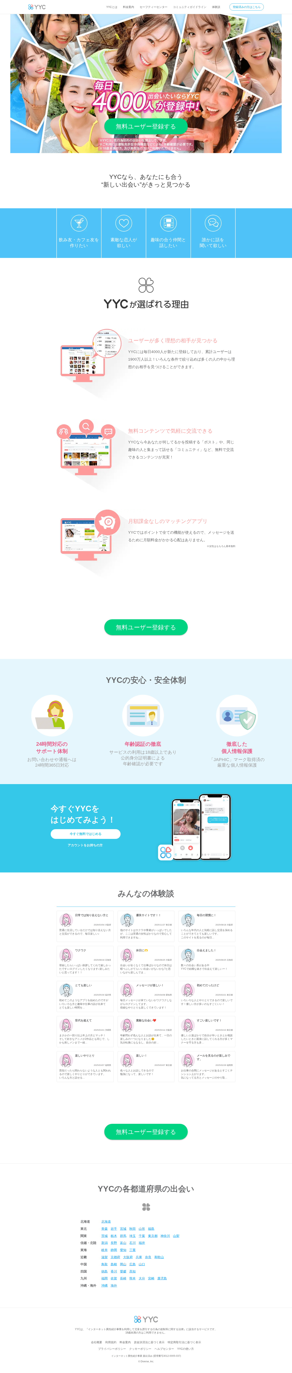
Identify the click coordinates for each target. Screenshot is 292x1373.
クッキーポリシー (140, 1348)
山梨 (176, 1236)
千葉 (142, 1236)
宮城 (123, 1228)
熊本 (132, 1278)
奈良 (148, 1257)
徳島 (104, 1271)
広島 (132, 1264)
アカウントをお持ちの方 (85, 845)
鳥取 (104, 1264)
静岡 (114, 1250)
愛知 (123, 1250)
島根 (114, 1264)
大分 (142, 1278)
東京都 (153, 1236)
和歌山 (159, 1257)
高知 (132, 1271)
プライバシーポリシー (112, 1348)
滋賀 (104, 1257)
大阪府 (128, 1257)
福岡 (104, 1278)
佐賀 (114, 1278)
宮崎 (151, 1278)
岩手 (114, 1228)
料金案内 (128, 7)
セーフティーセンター (153, 7)
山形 (142, 1228)
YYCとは (111, 7)
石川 (132, 1243)
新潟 (104, 1243)
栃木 (114, 1236)
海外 (114, 1285)
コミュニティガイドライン (189, 7)
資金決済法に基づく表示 (149, 1342)
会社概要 (96, 1342)
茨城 (104, 1236)
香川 (114, 1271)
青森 (104, 1228)
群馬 (123, 1236)
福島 (151, 1228)
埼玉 (132, 1236)
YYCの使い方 (185, 1348)
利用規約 (110, 1342)
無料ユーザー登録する (146, 126)
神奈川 (165, 1236)
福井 (142, 1243)
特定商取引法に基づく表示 (184, 1342)
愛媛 (123, 1271)
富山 (123, 1243)
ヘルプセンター (164, 1348)
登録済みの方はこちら (247, 7)
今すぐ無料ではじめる (86, 834)
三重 (132, 1250)
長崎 (123, 1278)
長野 (114, 1243)
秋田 (132, 1228)
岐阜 (104, 1250)
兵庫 (139, 1257)
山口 (142, 1264)
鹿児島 (162, 1278)
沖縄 (104, 1285)
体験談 (216, 7)
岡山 (123, 1264)
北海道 (106, 1221)
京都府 (115, 1257)
